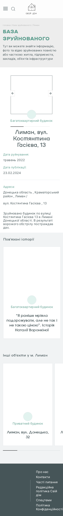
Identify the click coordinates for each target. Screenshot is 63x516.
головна (7, 25)
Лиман (36, 25)
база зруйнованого (21, 25)
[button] (50, 93)
